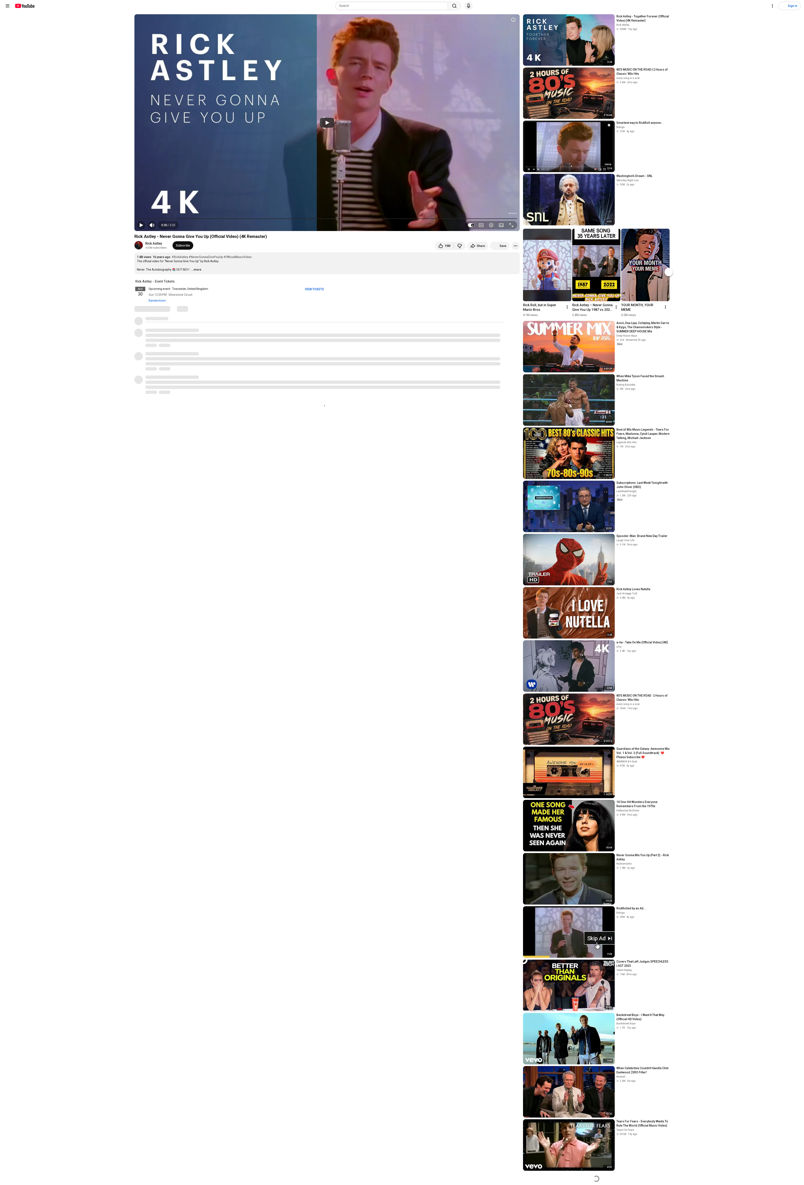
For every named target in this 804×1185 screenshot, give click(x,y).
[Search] (454, 6)
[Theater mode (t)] (501, 225)
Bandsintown (157, 300)
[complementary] (177, 281)
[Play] (327, 123)
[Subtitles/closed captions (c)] (481, 225)
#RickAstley (180, 257)
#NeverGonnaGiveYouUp (206, 257)
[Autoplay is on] (471, 225)
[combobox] (393, 5)
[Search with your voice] (468, 6)
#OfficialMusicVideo (237, 257)
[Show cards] (513, 19)
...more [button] (196, 269)
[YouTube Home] (24, 6)
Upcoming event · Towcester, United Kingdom (178, 288)
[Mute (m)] (152, 225)
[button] (168, 225)
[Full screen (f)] (511, 225)
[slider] (327, 218)
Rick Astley (153, 243)
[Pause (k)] (141, 225)
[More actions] (515, 246)
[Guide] (7, 5)
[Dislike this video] (459, 246)
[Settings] (772, 5)
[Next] (669, 272)
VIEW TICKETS (315, 289)
